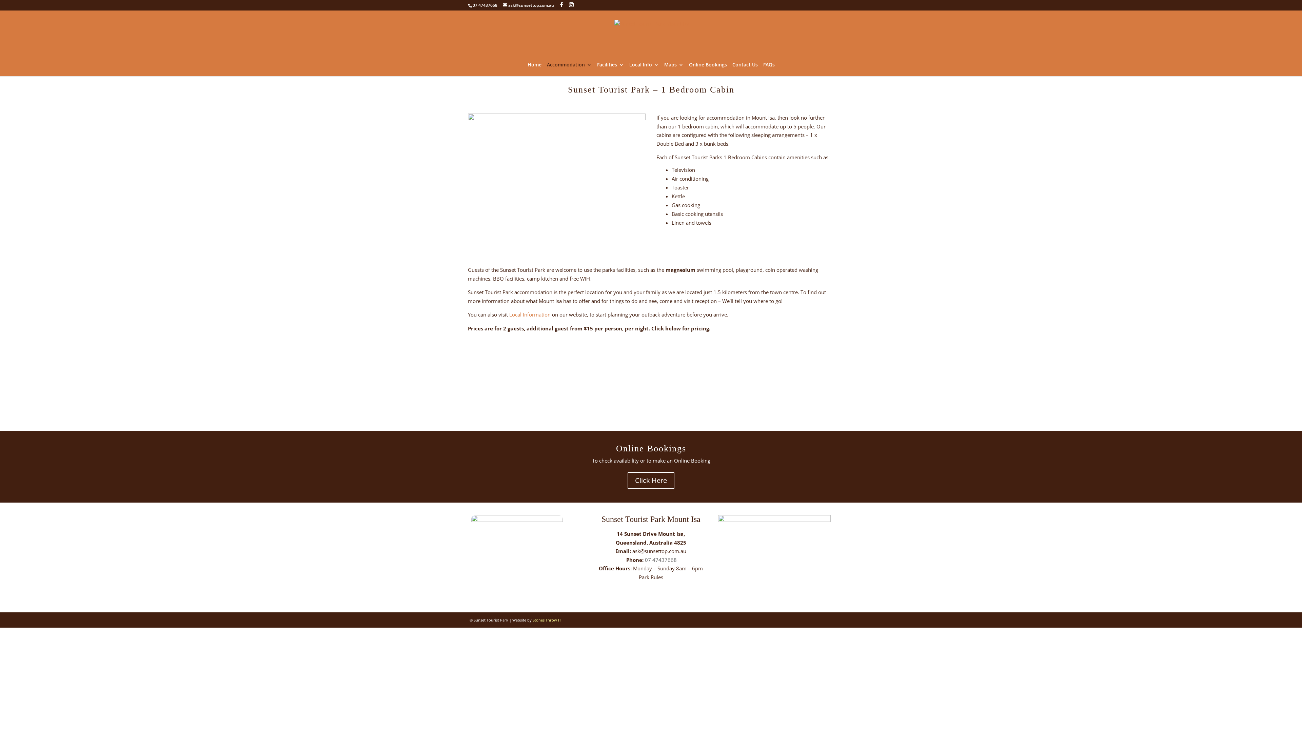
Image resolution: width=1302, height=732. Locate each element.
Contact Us (745, 65)
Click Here (651, 480)
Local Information (530, 314)
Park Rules (651, 577)
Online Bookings (708, 65)
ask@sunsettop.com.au (659, 551)
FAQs (769, 65)
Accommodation (566, 65)
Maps (670, 65)
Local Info (640, 65)
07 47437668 (661, 559)
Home (534, 65)
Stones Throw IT (547, 620)
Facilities (607, 65)
